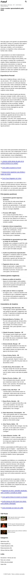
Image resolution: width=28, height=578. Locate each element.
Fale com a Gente (5, 560)
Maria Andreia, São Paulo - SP (8, 4)
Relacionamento (5, 548)
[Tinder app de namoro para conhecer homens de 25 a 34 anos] (4, 518)
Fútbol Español (5, 543)
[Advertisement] (14, 21)
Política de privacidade (7, 562)
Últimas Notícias (4, 6)
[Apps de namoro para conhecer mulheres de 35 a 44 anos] (4, 532)
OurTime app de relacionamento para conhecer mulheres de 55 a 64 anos (16, 524)
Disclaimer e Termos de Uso (8, 557)
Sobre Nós (3, 564)
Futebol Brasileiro (5, 546)
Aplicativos (3, 541)
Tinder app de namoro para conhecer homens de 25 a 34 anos (16, 518)
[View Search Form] (25, 1)
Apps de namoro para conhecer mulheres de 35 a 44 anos (17, 531)
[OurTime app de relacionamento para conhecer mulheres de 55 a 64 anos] (4, 525)
